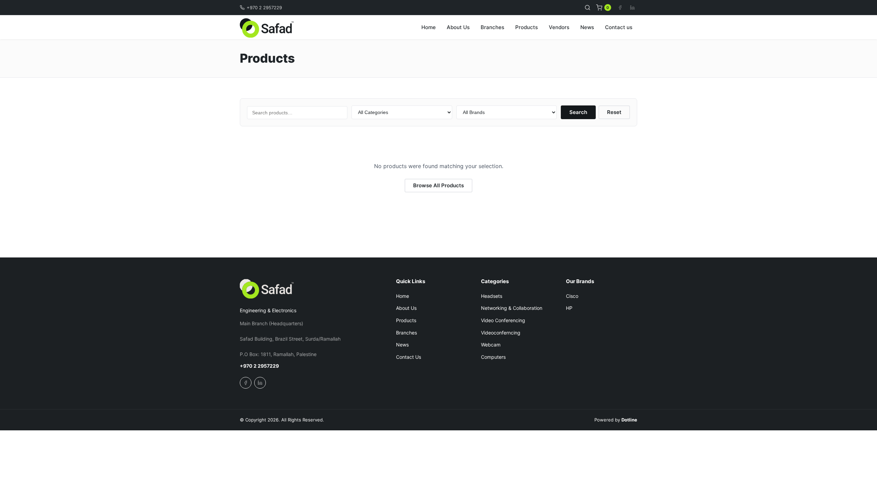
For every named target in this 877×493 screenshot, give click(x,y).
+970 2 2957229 (264, 7)
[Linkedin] (632, 7)
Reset (614, 112)
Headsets (491, 296)
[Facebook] (620, 7)
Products (526, 27)
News (587, 27)
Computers (493, 357)
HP (569, 308)
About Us (458, 27)
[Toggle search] (587, 7)
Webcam (491, 344)
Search (578, 112)
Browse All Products (438, 185)
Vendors (559, 27)
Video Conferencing (503, 320)
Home (428, 27)
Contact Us (408, 357)
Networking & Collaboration (511, 308)
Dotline (629, 419)
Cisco (572, 296)
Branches (492, 27)
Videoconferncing (500, 333)
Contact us (618, 27)
